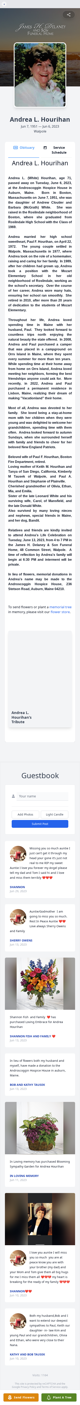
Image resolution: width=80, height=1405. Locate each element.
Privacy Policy (28, 1387)
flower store (60, 612)
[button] (40, 984)
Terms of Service (51, 1387)
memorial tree (60, 607)
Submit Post (40, 824)
